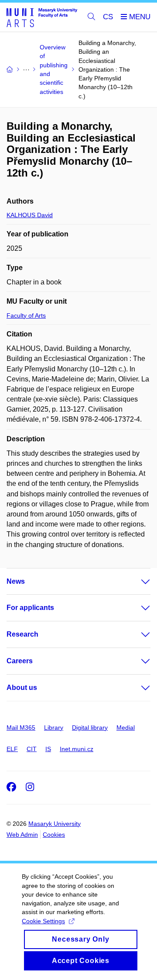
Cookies (54, 834)
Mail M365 (21, 727)
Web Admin (22, 834)
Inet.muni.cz (76, 748)
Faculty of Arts (26, 315)
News (16, 581)
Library (53, 727)
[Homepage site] (42, 17)
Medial (125, 727)
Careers (20, 661)
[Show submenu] (137, 581)
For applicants (30, 607)
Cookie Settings (43, 921)
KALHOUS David (30, 214)
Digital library (90, 727)
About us (22, 687)
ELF (12, 748)
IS (48, 748)
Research (22, 634)
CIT (32, 748)
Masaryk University (54, 823)
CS (108, 17)
